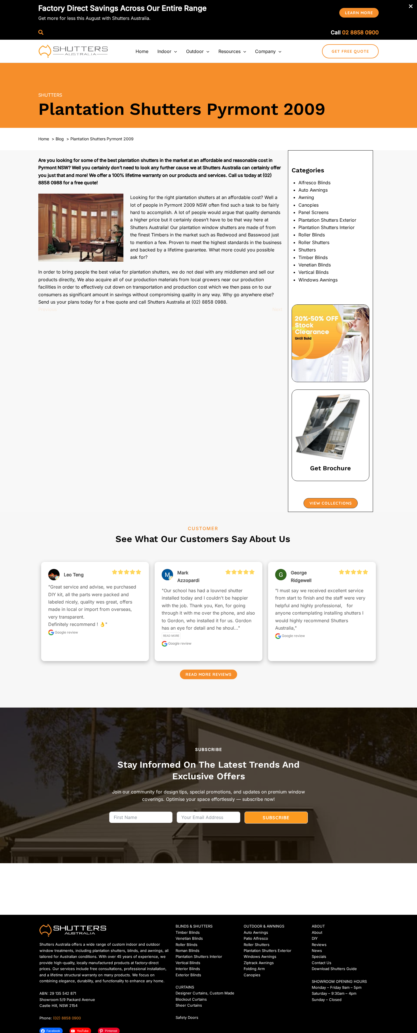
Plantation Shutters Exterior (327, 220)
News (317, 950)
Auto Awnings (313, 190)
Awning (306, 197)
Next (277, 309)
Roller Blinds (311, 235)
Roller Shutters (313, 242)
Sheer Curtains (189, 1005)
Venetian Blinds (314, 265)
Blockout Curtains (191, 999)
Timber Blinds (313, 257)
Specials (319, 956)
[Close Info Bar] (411, 6)
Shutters (50, 95)
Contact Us (321, 962)
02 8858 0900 (360, 32)
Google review (66, 632)
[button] (359, 13)
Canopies (308, 205)
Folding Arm (254, 968)
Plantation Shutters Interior (326, 227)
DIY (315, 938)
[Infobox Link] (330, 435)
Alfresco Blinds (314, 182)
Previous (47, 309)
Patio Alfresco (256, 938)
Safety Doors (187, 1017)
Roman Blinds (187, 950)
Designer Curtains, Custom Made (205, 993)
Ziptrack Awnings (259, 962)
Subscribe (276, 817)
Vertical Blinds (313, 272)
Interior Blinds (188, 968)
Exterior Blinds (188, 975)
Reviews (319, 944)
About (317, 932)
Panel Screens (313, 212)
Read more (171, 635)
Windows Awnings (318, 280)
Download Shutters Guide (334, 968)
